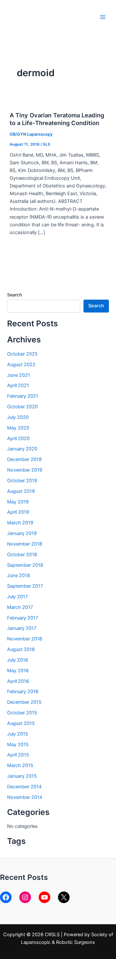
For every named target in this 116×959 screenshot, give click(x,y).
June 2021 (18, 375)
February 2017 (22, 618)
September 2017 (25, 586)
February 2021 (22, 396)
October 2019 (22, 481)
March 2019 (20, 523)
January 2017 (21, 628)
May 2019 (18, 502)
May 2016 (18, 671)
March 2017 (20, 607)
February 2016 (22, 691)
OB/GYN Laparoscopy (31, 134)
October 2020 (22, 407)
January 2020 (22, 449)
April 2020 (18, 438)
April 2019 (18, 512)
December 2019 (24, 459)
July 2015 (17, 734)
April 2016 (18, 681)
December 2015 (24, 702)
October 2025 (22, 354)
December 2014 (24, 787)
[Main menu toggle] (103, 17)
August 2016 (21, 649)
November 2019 (24, 470)
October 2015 (22, 713)
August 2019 (21, 491)
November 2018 (24, 544)
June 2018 (18, 575)
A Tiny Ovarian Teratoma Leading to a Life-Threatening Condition (57, 119)
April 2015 (18, 755)
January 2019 (22, 533)
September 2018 (25, 565)
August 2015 (21, 723)
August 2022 (21, 364)
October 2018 (22, 554)
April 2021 (18, 385)
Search (14, 294)
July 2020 (18, 417)
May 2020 (18, 428)
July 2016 (17, 660)
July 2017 (17, 597)
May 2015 (18, 744)
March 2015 (20, 765)
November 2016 (24, 639)
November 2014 (24, 797)
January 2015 (22, 776)
